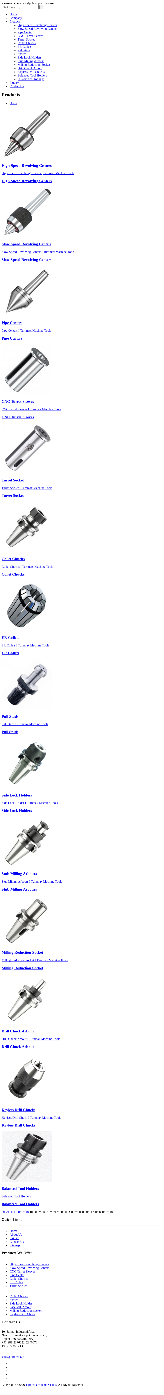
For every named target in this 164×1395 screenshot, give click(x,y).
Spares (22, 54)
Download (15, 1211)
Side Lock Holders (29, 57)
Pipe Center (25, 32)
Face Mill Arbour (20, 1307)
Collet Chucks (27, 43)
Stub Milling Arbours (31, 61)
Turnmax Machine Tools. (41, 1384)
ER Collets (24, 46)
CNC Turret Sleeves (30, 36)
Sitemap (15, 1245)
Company (16, 18)
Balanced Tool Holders (32, 75)
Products (15, 21)
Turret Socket (26, 39)
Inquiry (14, 82)
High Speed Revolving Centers (37, 25)
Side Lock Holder (21, 1303)
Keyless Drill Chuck (22, 1314)
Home (13, 14)
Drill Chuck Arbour (30, 68)
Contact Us (17, 86)
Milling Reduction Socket (34, 64)
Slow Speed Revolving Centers (37, 28)
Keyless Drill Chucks (31, 72)
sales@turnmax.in (13, 1356)
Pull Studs (24, 50)
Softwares (40, 1391)
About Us (16, 1234)
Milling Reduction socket (25, 1310)
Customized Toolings (31, 79)
